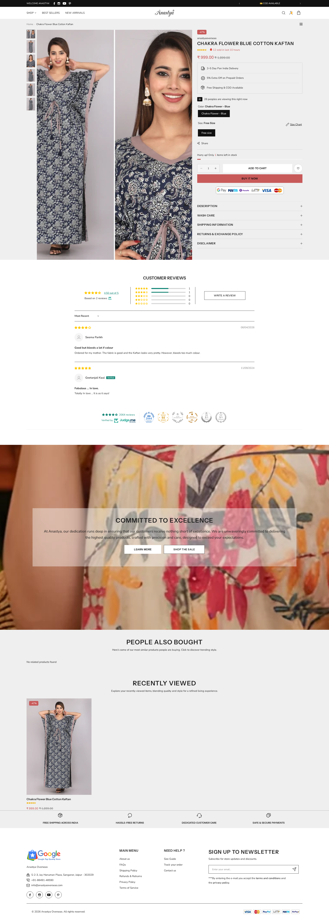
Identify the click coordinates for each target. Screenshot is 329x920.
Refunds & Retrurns (130, 876)
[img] (83, 327)
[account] (291, 13)
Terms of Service (128, 888)
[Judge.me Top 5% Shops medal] (206, 417)
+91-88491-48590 (42, 880)
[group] (114, 145)
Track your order (173, 864)
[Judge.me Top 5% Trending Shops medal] (220, 417)
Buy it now (250, 178)
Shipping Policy (128, 870)
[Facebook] (54, 3)
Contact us (170, 870)
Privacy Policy (127, 882)
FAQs (122, 864)
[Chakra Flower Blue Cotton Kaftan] (59, 746)
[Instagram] (59, 3)
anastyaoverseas (206, 38)
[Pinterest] (70, 3)
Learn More (143, 549)
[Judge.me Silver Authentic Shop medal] (177, 417)
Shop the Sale (184, 549)
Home (30, 24)
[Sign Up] (294, 869)
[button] (239, 3)
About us (124, 859)
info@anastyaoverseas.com (47, 885)
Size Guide (170, 859)
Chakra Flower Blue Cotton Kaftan (49, 799)
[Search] (283, 13)
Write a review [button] (225, 295)
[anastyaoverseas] (164, 13)
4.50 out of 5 (111, 293)
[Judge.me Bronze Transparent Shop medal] (192, 417)
